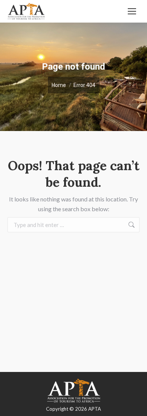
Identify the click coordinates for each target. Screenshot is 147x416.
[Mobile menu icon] (131, 11)
